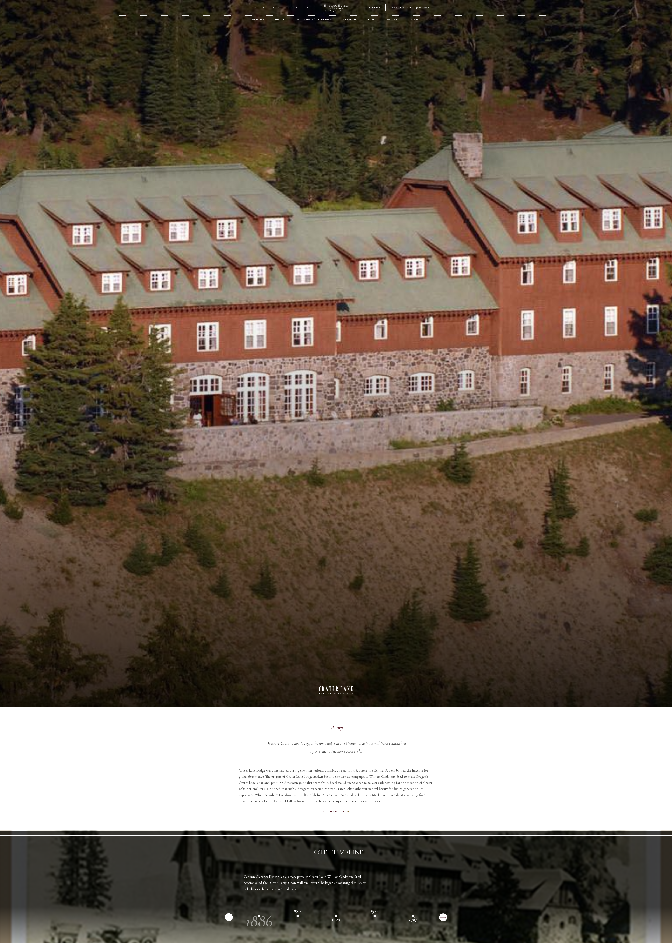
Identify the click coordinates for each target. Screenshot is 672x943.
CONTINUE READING (334, 811)
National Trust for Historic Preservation (271, 8)
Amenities (349, 19)
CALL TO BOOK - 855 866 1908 (410, 7)
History (280, 19)
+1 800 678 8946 (373, 7)
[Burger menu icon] (238, 7)
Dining (370, 19)
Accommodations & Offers (314, 19)
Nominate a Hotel (303, 8)
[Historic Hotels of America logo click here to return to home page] (336, 8)
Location (392, 19)
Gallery (414, 19)
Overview (258, 19)
